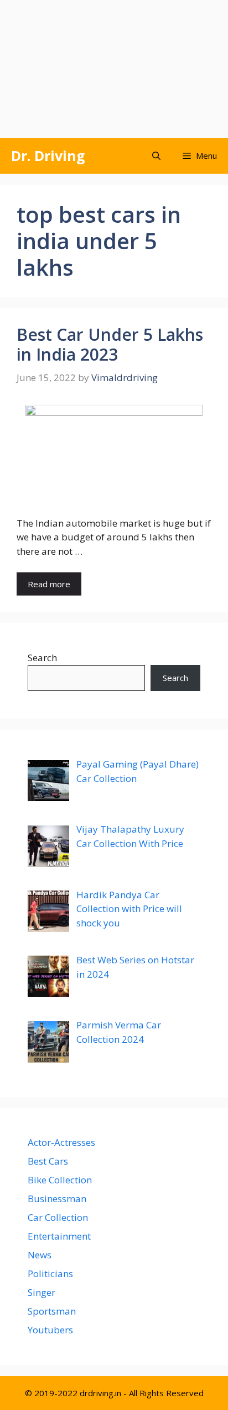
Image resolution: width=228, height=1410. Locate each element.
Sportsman (52, 1311)
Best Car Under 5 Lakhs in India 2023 (110, 344)
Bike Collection (60, 1179)
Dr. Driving (48, 155)
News (39, 1254)
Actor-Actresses (61, 1142)
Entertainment (59, 1236)
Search (42, 657)
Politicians (50, 1273)
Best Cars (48, 1161)
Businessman (57, 1198)
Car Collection (58, 1217)
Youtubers (50, 1329)
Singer (41, 1292)
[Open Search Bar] (156, 156)
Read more (49, 583)
